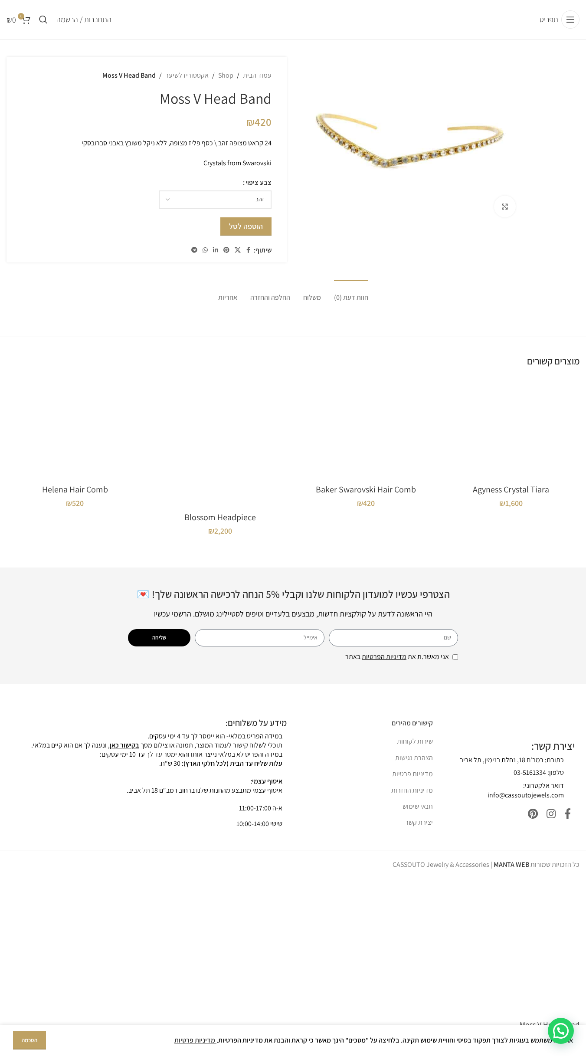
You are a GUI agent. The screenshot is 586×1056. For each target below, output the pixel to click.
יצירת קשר (419, 822)
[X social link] (237, 250)
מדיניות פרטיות (412, 773)
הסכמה (29, 1040)
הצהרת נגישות (414, 757)
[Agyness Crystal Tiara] (511, 428)
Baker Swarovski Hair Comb (366, 489)
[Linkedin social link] (215, 250)
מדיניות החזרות (412, 790)
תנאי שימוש (418, 806)
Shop (225, 75)
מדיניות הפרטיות (384, 656)
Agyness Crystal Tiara (511, 489)
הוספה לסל (246, 226)
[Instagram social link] (551, 814)
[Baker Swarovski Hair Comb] (366, 428)
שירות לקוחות (415, 741)
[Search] (43, 19)
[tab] (351, 293)
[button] (561, 1031)
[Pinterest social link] (226, 250)
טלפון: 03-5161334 (539, 772)
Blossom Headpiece (220, 517)
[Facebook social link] (248, 250)
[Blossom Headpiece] (220, 442)
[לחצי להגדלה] (505, 206)
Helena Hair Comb (75, 489)
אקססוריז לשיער (187, 75)
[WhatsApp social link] (205, 250)
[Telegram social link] (194, 250)
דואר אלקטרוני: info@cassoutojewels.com (526, 790)
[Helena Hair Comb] (75, 428)
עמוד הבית (257, 75)
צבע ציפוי (259, 182)
